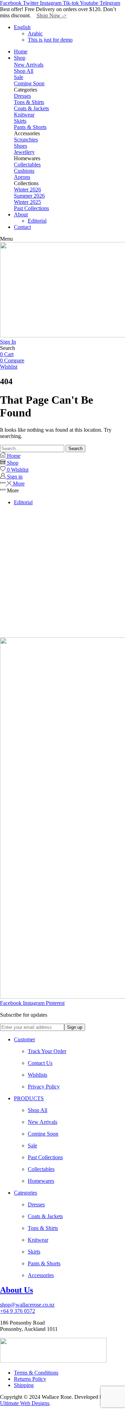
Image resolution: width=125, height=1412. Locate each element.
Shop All (23, 71)
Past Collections (31, 208)
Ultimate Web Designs (24, 1403)
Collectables (27, 164)
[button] (6, 239)
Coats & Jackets (31, 108)
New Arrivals (28, 65)
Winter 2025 (27, 202)
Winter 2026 (27, 189)
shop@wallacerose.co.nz (27, 1305)
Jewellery (24, 152)
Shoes (20, 146)
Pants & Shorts (30, 127)
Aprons (22, 177)
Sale (18, 77)
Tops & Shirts (29, 102)
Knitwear (24, 115)
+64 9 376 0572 (17, 1311)
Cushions (24, 171)
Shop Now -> (51, 15)
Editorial (23, 502)
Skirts (20, 121)
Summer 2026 (29, 196)
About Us (16, 1289)
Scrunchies (26, 140)
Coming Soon (29, 83)
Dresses (22, 96)
